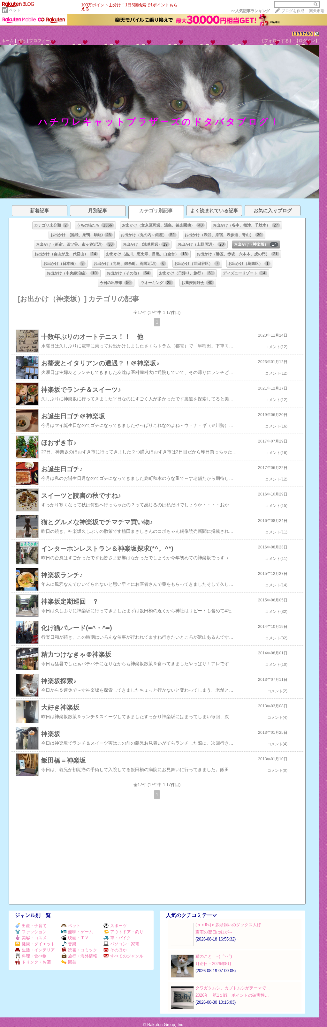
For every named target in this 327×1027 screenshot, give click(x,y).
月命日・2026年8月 (213, 963)
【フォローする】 (276, 40)
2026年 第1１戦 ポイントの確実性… (232, 995)
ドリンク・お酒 (36, 962)
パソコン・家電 (124, 943)
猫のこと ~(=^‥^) (213, 956)
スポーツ (118, 925)
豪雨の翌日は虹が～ (214, 932)
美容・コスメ (34, 937)
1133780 (302, 34)
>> (250, 11)
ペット (14, 10)
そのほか (118, 950)
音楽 (72, 943)
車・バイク (120, 937)
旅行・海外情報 (82, 956)
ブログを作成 (292, 11)
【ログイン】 (306, 40)
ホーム (7, 40)
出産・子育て (34, 925)
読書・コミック (82, 950)
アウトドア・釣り (126, 931)
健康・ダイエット (38, 943)
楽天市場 (316, 11)
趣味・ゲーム (80, 931)
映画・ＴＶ (78, 937)
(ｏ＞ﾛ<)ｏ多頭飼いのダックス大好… (230, 924)
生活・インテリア (38, 950)
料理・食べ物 (34, 956)
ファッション (34, 931)
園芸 (72, 962)
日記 (21, 40)
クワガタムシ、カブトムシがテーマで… (232, 988)
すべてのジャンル (126, 956)
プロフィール (41, 40)
